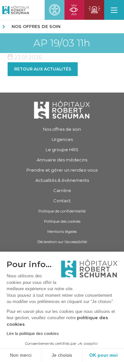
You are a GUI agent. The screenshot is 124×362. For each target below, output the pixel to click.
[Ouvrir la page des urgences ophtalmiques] (74, 10)
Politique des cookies (62, 221)
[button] (114, 10)
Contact (62, 200)
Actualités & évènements (62, 180)
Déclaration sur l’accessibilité (62, 241)
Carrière (62, 190)
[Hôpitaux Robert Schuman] (62, 109)
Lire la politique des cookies (33, 333)
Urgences (62, 139)
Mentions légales (62, 231)
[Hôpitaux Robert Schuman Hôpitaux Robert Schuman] (14, 10)
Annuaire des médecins (62, 159)
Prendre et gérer (62, 170)
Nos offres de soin (36, 26)
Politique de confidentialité (62, 211)
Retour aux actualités (42, 69)
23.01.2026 (27, 57)
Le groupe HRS (62, 149)
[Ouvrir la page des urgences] (94, 10)
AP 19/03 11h (61, 43)
